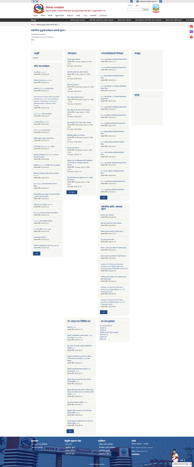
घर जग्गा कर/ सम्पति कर (106, 326)
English (130, 5)
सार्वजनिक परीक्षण (104, 454)
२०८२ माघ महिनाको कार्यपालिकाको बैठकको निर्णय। (113, 115)
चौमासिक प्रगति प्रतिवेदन (107, 447)
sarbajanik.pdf (38, 37)
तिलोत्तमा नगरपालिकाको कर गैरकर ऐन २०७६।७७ (46, 245)
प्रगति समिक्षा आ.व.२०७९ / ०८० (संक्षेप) (44, 146)
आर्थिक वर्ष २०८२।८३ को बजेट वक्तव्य (44, 88)
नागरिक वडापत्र (70, 451)
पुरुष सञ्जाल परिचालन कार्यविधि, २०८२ (77, 402)
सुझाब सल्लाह (59, 16)
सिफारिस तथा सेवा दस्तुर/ (106, 332)
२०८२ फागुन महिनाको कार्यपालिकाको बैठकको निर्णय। (114, 107)
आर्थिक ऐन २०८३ (71, 327)
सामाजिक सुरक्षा (70, 447)
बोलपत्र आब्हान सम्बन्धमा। (72, 20)
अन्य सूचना (72, 192)
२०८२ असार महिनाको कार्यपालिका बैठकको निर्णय (113, 181)
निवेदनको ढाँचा (70, 454)
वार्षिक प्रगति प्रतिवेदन (106, 444)
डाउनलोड (93, 16)
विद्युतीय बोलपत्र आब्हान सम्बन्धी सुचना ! (44, 138)
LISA (85, 16)
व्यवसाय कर (103, 330)
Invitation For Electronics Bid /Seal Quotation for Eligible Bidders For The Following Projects (113, 289)
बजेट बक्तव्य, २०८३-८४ (40, 72)
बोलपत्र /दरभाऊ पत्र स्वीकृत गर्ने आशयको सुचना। (113, 256)
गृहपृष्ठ (36, 16)
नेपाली (137, 5)
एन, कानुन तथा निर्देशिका (39, 444)
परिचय (43, 16)
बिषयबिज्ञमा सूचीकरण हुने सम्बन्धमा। (76, 135)
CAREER (103, 16)
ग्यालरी (50, 16)
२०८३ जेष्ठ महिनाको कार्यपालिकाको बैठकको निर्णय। (114, 67)
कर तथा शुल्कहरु (37, 447)
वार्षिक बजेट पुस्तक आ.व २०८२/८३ (43, 80)
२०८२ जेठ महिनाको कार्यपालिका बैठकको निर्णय (112, 189)
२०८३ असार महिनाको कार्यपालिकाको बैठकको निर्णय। (114, 59)
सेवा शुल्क (115, 332)
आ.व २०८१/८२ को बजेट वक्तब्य (42, 130)
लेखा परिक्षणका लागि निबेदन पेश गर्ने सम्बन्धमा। (142, 20)
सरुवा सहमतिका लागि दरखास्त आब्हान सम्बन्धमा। (79, 122)
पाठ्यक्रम (35, 58)
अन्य (37, 253)
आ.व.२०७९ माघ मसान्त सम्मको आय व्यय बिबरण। (46, 213)
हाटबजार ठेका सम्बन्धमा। (73, 148)
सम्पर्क (78, 16)
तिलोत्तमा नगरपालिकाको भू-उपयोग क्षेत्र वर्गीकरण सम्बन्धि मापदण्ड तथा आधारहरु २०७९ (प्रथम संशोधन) (79, 358)
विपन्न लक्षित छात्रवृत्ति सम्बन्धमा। (75, 97)
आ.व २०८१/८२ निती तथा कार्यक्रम (43, 114)
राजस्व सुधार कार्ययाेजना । (40, 237)
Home (33, 24)
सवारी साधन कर (104, 334)
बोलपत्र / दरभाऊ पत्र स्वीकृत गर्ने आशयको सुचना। (114, 248)
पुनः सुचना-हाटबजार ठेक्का (107, 239)
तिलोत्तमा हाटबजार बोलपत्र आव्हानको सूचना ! (112, 231)
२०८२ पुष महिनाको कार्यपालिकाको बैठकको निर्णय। (113, 123)
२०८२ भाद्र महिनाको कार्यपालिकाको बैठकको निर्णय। (114, 163)
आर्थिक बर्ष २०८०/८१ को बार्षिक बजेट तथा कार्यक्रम (47, 165)
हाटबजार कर (103, 337)
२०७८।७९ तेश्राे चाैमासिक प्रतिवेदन (43, 221)
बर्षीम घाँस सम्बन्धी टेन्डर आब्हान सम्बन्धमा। (95, 20)
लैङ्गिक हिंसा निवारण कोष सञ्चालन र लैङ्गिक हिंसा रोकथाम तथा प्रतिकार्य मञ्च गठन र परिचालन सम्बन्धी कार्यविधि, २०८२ (80, 392)
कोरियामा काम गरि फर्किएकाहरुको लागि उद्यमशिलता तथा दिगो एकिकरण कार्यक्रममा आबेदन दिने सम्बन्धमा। (79, 163)
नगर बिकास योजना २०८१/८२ (41, 122)
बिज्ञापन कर (103, 339)
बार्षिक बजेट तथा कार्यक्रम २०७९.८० (43, 204)
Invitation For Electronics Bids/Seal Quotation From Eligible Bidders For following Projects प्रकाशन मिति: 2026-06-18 (114, 266)
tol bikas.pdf (49, 37)
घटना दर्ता (68, 444)
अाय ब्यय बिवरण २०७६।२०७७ (42, 229)
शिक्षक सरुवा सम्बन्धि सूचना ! (167, 20)
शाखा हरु (70, 16)
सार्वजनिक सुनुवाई (104, 451)
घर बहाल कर (103, 328)
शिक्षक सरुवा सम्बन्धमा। (118, 20)
